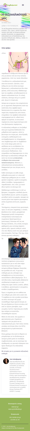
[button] (22, 5)
